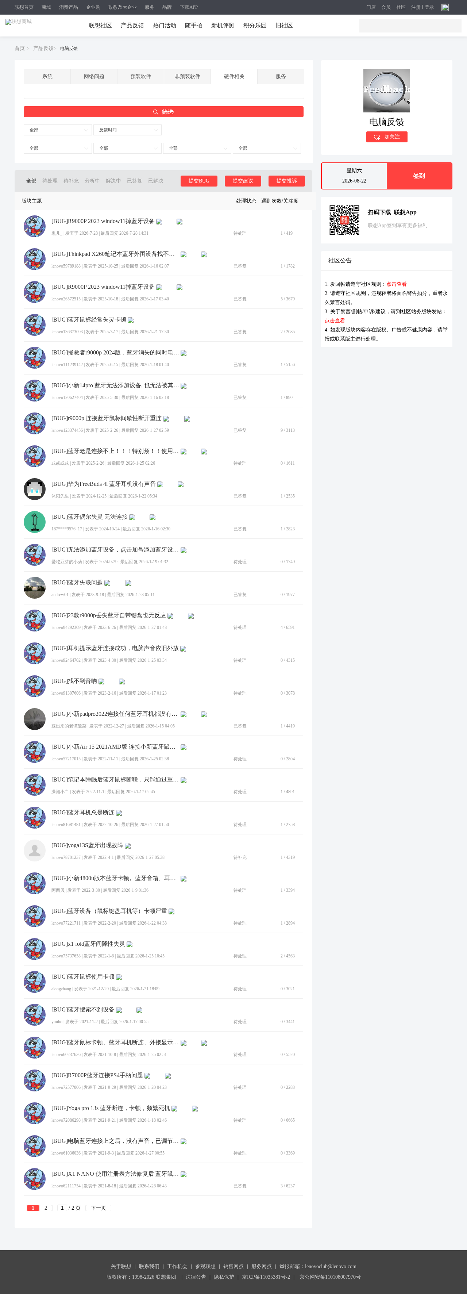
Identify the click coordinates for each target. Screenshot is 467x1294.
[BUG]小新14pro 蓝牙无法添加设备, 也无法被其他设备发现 (115, 385)
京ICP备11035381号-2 (266, 1277)
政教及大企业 (122, 7)
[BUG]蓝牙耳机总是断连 (83, 812)
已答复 (134, 181)
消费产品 (68, 7)
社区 (401, 7)
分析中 (92, 181)
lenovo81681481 (66, 824)
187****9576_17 (66, 528)
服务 (149, 7)
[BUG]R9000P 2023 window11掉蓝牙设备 (103, 221)
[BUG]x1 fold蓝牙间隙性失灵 (88, 944)
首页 (20, 48)
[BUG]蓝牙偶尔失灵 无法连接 (89, 517)
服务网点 (261, 1266)
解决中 (113, 181)
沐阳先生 (60, 496)
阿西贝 (58, 890)
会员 (386, 7)
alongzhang (61, 988)
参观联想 (205, 1266)
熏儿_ (56, 233)
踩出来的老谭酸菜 (68, 726)
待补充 (71, 181)
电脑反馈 (69, 48)
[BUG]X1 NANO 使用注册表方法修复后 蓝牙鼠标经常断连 (115, 1174)
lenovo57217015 (66, 758)
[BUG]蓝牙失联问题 (77, 582)
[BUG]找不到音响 (74, 681)
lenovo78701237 (66, 857)
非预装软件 (187, 76)
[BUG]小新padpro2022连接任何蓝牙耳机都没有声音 (115, 714)
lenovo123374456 (67, 430)
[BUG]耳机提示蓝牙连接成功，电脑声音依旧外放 (115, 648)
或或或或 (60, 463)
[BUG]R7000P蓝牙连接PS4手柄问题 (97, 1075)
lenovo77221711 (66, 923)
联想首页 (24, 7)
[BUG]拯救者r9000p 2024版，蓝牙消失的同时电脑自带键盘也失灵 (115, 353)
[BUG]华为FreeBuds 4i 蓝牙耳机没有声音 (103, 484)
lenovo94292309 (66, 627)
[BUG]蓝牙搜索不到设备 (83, 1010)
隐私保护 (224, 1277)
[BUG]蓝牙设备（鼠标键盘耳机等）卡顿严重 (109, 911)
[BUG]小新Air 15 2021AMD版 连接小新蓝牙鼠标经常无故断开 (115, 747)
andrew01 (60, 594)
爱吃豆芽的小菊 (66, 561)
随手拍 (193, 25)
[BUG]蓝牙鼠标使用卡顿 (83, 977)
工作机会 (177, 1266)
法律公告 (196, 1277)
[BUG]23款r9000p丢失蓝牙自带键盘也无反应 (108, 615)
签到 (419, 176)
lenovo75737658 (66, 956)
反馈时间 (108, 130)
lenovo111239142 (67, 364)
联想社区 (100, 25)
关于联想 (121, 1266)
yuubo (56, 1021)
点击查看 (396, 284)
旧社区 (284, 25)
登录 (429, 7)
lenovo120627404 (67, 397)
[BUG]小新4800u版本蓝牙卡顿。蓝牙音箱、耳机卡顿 (115, 878)
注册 (416, 7)
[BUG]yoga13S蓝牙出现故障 (87, 845)
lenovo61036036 (66, 1153)
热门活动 (164, 25)
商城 (46, 7)
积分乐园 (255, 25)
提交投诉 (287, 181)
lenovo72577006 (66, 1087)
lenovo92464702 (66, 660)
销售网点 (233, 1266)
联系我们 (149, 1266)
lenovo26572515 (66, 299)
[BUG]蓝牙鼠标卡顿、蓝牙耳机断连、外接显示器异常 (115, 1042)
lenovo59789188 (66, 266)
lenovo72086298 (66, 1120)
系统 (47, 76)
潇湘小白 (60, 791)
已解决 (155, 181)
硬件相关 (234, 76)
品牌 (167, 7)
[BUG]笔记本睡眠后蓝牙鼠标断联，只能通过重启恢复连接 (115, 780)
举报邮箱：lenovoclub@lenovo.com (317, 1266)
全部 (34, 130)
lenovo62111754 (66, 1186)
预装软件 (141, 76)
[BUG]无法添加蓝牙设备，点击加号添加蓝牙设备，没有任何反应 (115, 550)
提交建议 (243, 181)
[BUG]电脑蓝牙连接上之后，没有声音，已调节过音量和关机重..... (115, 1141)
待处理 (50, 181)
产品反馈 (132, 25)
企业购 (93, 7)
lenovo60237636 (66, 1054)
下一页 (98, 1208)
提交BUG (199, 181)
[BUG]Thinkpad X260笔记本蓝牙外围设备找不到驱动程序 (115, 254)
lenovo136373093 (67, 331)
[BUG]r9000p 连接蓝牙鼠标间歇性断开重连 (106, 418)
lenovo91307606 (66, 693)
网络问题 (94, 76)
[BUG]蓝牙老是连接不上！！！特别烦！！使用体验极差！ (115, 451)
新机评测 (223, 25)
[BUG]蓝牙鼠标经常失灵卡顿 (88, 320)
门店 (371, 7)
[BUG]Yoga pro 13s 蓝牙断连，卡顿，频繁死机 (110, 1108)
